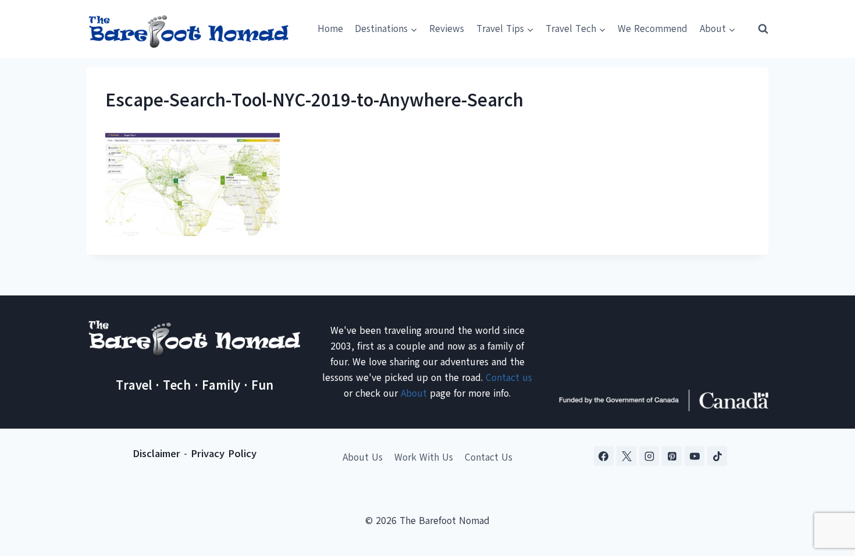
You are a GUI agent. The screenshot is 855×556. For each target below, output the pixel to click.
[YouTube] (694, 456)
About (414, 393)
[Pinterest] (672, 456)
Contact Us (488, 457)
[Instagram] (649, 456)
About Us (363, 457)
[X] (626, 456)
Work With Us (423, 457)
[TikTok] (717, 456)
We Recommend (652, 28)
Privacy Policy (223, 454)
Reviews (446, 28)
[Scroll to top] (826, 489)
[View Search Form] (757, 29)
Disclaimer (156, 454)
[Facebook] (604, 456)
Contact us (509, 377)
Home (330, 28)
